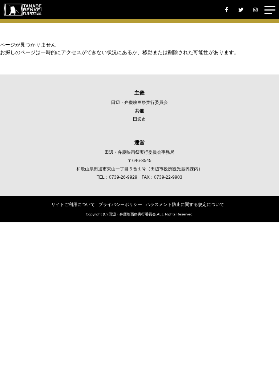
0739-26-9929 (123, 177)
